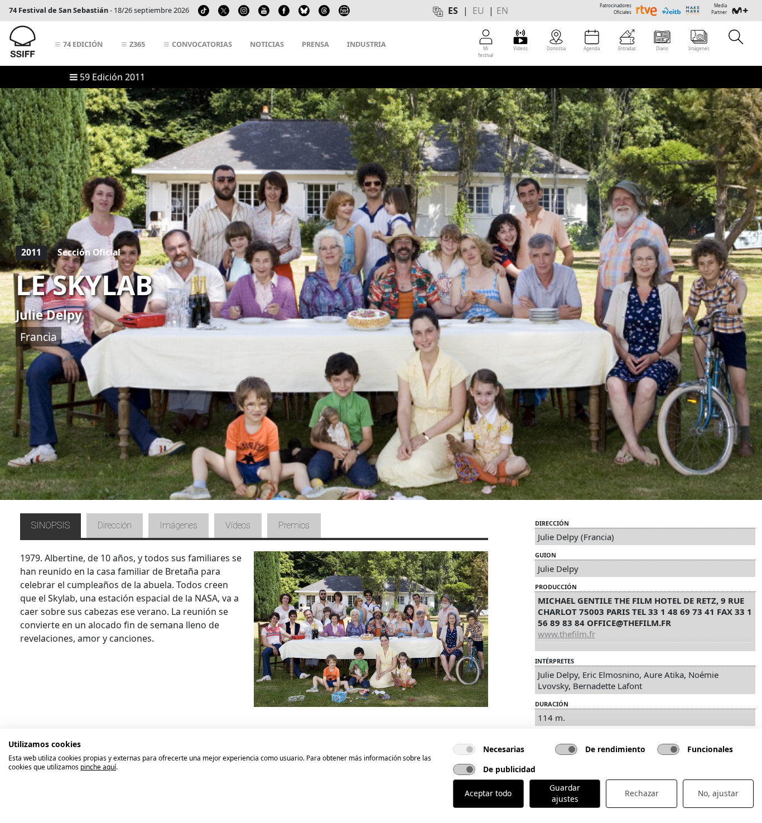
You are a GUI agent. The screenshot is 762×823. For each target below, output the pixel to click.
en (502, 10)
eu (478, 10)
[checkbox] (464, 749)
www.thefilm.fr (566, 633)
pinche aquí (98, 767)
